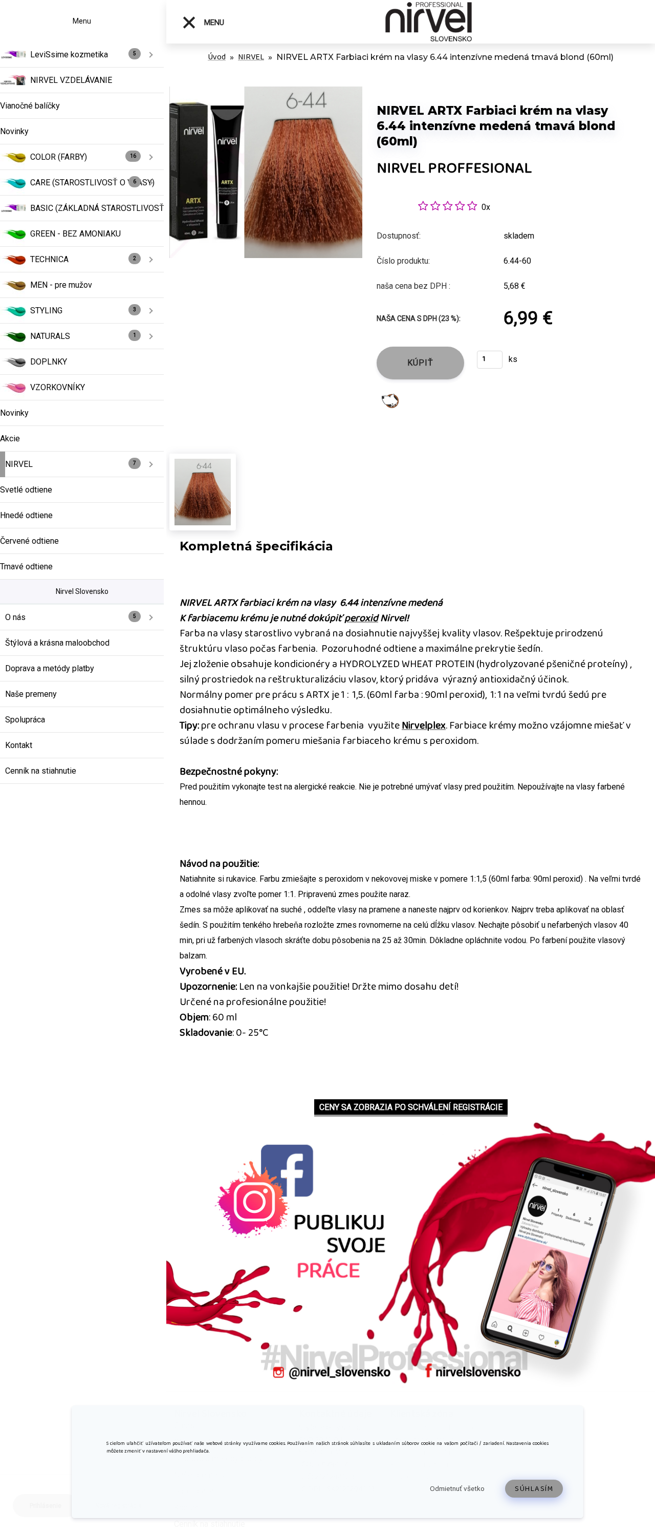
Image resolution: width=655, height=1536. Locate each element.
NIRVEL (251, 57)
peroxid (361, 618)
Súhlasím (534, 1489)
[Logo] (428, 21)
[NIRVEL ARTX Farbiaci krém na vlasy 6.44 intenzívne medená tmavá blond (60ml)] (265, 92)
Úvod (217, 57)
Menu (213, 22)
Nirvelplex (424, 725)
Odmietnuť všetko (457, 1488)
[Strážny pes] (390, 400)
